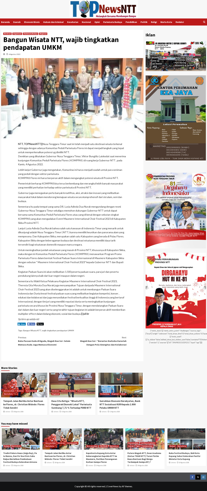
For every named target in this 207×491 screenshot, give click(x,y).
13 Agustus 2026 (115, 412)
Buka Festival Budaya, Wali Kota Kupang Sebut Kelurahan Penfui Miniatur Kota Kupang (184, 456)
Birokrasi (7, 34)
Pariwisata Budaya (112, 22)
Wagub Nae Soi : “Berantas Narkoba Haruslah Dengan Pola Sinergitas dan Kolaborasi (103, 341)
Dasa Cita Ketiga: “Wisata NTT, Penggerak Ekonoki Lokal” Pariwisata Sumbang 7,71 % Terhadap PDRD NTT (71, 404)
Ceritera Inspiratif (148, 443)
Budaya (7, 446)
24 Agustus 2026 (101, 465)
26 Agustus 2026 (18, 412)
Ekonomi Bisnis (32, 22)
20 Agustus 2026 (184, 463)
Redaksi (180, 22)
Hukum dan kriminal (53, 22)
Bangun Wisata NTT (32, 330)
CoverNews (112, 486)
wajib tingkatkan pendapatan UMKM (58, 330)
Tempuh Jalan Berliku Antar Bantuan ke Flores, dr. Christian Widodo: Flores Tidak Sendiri (23, 404)
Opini (97, 22)
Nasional (86, 22)
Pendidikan (131, 22)
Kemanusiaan (31, 391)
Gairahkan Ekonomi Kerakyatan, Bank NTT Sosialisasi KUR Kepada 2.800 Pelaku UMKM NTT (120, 404)
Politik (144, 22)
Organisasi (17, 34)
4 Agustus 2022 (14, 54)
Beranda (5, 22)
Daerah (17, 22)
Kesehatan (72, 22)
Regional (43, 34)
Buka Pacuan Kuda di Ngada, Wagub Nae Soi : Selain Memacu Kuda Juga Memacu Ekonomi (44, 341)
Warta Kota (166, 22)
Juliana (7, 412)
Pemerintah (82, 391)
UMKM (123, 394)
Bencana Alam (9, 391)
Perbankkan (104, 394)
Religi (154, 22)
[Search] (204, 22)
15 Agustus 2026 (67, 412)
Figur (138, 446)
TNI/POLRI (103, 446)
